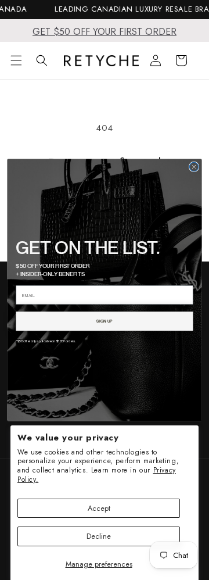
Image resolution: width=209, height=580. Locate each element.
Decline (99, 536)
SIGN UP (104, 321)
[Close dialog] (193, 166)
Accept (99, 508)
